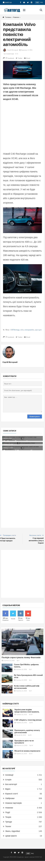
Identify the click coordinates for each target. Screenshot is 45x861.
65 (32, 722)
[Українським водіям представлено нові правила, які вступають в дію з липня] (8, 713)
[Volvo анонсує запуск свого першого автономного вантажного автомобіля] (23, 444)
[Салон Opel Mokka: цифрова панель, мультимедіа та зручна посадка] (7, 668)
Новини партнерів (13, 803)
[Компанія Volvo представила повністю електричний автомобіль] (22, 70)
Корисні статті (11, 794)
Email (28, 58)
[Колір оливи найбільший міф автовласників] (7, 689)
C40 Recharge (14, 330)
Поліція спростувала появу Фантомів (21, 657)
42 (31, 753)
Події (7, 812)
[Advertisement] (22, 126)
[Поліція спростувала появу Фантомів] (22, 642)
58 (30, 735)
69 (31, 714)
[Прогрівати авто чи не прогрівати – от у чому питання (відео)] (8, 744)
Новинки (16, 17)
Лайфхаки (9, 798)
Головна (8, 17)
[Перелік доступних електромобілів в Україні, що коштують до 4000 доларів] (23, 450)
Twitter (20, 58)
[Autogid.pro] (12, 10)
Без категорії (11, 784)
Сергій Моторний (12, 50)
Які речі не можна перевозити (27, 751)
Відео (7, 789)
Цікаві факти (11, 836)
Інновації (9, 775)
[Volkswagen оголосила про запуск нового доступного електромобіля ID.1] (23, 438)
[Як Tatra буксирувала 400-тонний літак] (7, 678)
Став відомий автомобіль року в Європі (36, 540)
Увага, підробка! (12, 831)
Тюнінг (8, 826)
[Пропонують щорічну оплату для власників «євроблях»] (8, 734)
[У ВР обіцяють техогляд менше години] (8, 723)
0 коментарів (10, 54)
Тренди (8, 822)
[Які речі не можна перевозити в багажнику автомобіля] (8, 754)
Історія (8, 780)
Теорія (8, 817)
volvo (22, 330)
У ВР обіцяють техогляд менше (28, 720)
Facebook (10, 58)
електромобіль (29, 330)
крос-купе (38, 330)
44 (32, 745)
